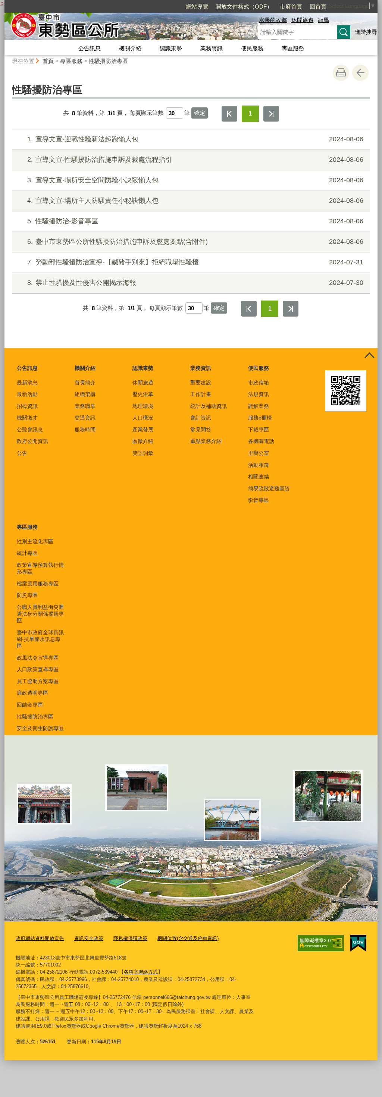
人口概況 (142, 418)
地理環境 (142, 406)
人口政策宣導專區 (38, 669)
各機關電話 (261, 441)
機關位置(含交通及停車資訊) (188, 938)
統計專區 (27, 553)
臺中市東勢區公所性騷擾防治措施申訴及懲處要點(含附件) (195, 241)
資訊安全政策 (88, 938)
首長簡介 (85, 383)
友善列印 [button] (341, 73)
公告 (22, 453)
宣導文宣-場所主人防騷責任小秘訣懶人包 (195, 200)
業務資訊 (211, 48)
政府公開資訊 (32, 441)
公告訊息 (89, 48)
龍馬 (323, 20)
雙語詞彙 (142, 453)
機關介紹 (130, 48)
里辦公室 (258, 453)
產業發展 (142, 430)
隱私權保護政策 (130, 938)
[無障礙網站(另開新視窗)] (321, 943)
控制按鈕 (369, 356)
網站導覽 (197, 6)
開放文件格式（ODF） (244, 6)
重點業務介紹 (206, 441)
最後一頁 (271, 114)
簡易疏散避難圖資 (269, 488)
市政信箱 (258, 383)
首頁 (48, 61)
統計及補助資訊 (208, 406)
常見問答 (200, 430)
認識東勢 (171, 48)
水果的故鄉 (273, 20)
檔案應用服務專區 (38, 584)
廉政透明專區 (32, 693)
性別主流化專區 (35, 541)
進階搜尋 (366, 32)
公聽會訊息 (30, 430)
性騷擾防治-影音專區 (195, 221)
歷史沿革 (142, 394)
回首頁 (318, 6)
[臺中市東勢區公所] (122, 27)
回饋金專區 (30, 705)
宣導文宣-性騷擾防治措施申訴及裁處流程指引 (195, 159)
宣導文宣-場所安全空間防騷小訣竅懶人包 (195, 180)
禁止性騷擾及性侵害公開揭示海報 (195, 282)
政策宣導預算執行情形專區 (40, 568)
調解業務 (258, 406)
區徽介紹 (142, 441)
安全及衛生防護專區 (40, 728)
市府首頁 (291, 6)
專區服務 (293, 48)
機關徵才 (27, 418)
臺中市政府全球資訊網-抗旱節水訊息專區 (40, 639)
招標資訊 (27, 406)
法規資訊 (258, 394)
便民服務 (252, 48)
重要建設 (200, 383)
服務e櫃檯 (260, 418)
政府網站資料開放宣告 (40, 938)
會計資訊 (200, 418)
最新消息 (27, 383)
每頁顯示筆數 (146, 113)
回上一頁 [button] (360, 73)
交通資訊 (85, 418)
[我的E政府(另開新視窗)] (358, 943)
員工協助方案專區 (38, 681)
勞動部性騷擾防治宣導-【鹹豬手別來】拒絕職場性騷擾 (195, 262)
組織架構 (85, 394)
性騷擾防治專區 (108, 61)
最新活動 (27, 394)
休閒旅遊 (302, 20)
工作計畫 (200, 394)
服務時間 (85, 430)
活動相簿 (258, 465)
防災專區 (27, 595)
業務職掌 (85, 406)
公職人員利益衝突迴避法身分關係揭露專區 (40, 613)
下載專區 (258, 430)
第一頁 (229, 114)
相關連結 (258, 477)
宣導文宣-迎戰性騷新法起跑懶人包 (195, 139)
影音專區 (258, 500)
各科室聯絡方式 (141, 972)
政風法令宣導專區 (38, 658)
